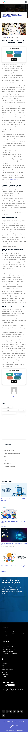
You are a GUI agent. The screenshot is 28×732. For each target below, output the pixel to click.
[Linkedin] (3, 711)
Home (4, 14)
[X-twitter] (7, 711)
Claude (9, 56)
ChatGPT (10, 52)
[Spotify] (21, 711)
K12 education (7, 463)
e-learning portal (7, 407)
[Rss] (3, 715)
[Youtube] (18, 711)
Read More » (3, 504)
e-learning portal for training (9, 410)
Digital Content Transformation (12, 453)
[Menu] (26, 2)
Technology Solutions (9, 466)
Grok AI (14, 59)
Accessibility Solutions (9, 450)
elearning (22, 410)
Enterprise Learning (9, 456)
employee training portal (8, 413)
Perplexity (17, 56)
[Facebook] (10, 711)
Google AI (17, 52)
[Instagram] (14, 711)
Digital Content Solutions (13, 14)
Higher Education (8, 460)
